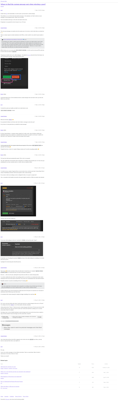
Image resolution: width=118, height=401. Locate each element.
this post (29, 55)
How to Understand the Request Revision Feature (12, 381)
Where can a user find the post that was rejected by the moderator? (15, 371)
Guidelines (12, 396)
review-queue (14, 368)
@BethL (10, 119)
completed (10, 368)
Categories (6, 396)
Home (2, 396)
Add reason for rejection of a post (8, 366)
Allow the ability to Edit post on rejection (10, 386)
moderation (6, 368)
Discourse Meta (4, 1)
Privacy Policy (26, 396)
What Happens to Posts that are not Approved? (11, 376)
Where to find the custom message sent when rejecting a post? (23, 4)
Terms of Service (18, 396)
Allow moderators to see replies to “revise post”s (13, 39)
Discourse (7, 399)
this (6, 13)
